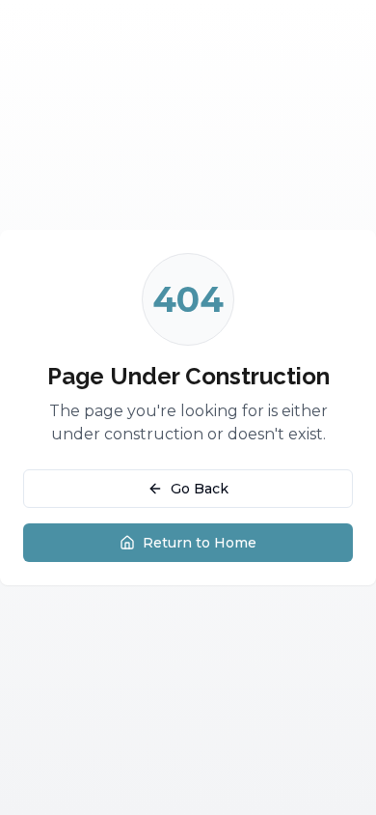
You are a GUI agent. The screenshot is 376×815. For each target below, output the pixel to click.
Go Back (199, 488)
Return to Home (199, 542)
